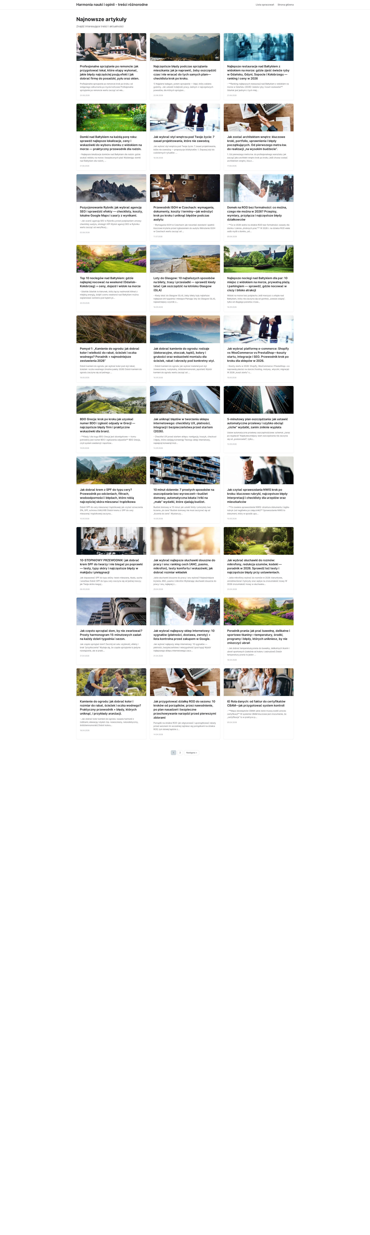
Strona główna (286, 4)
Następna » (191, 753)
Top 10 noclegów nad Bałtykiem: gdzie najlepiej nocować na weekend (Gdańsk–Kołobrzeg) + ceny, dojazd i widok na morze (110, 282)
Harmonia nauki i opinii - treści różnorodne (112, 4)
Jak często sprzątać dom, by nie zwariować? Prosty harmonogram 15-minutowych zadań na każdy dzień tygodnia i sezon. (111, 635)
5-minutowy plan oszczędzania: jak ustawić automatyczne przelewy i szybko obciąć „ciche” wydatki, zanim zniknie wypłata (257, 423)
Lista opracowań (265, 4)
